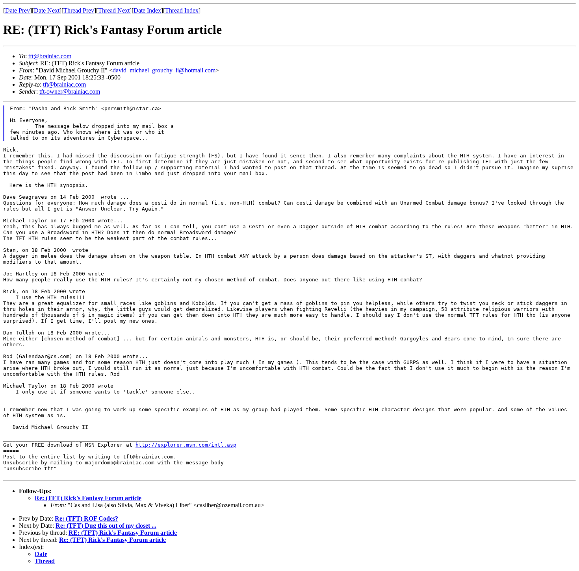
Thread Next (114, 10)
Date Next (46, 10)
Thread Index (182, 10)
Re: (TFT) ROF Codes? (86, 518)
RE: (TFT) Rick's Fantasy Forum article (123, 532)
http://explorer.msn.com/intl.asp (185, 445)
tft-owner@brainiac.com (69, 91)
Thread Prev (78, 10)
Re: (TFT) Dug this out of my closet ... (106, 525)
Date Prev (17, 10)
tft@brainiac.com (49, 56)
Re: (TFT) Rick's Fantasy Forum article (88, 498)
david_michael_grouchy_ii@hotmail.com (164, 70)
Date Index (147, 10)
